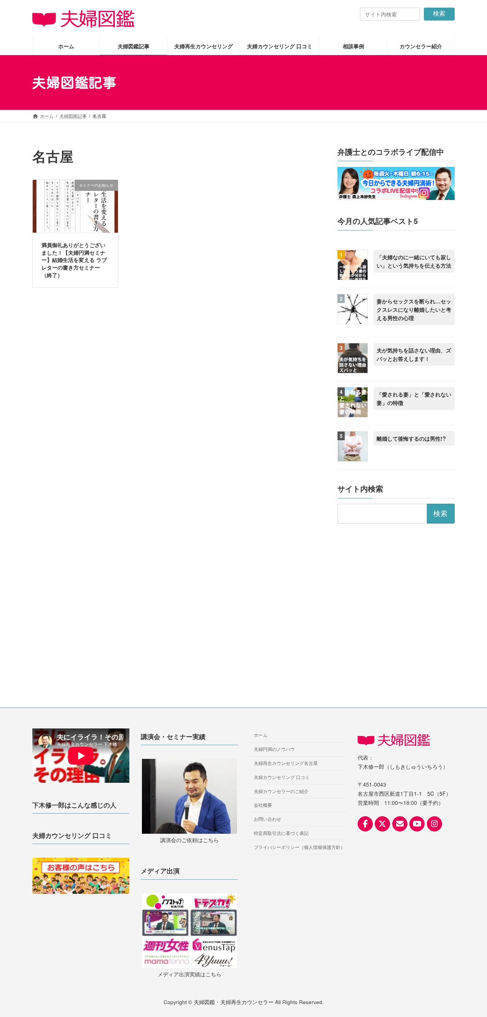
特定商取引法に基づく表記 (281, 833)
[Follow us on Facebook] (365, 823)
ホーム (260, 734)
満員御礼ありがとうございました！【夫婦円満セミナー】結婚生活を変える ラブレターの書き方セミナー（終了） (74, 259)
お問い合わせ (267, 819)
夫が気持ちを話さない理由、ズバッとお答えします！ (414, 354)
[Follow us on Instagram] (434, 823)
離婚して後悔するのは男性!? (411, 438)
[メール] (399, 823)
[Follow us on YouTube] (417, 823)
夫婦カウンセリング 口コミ (282, 777)
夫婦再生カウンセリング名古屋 (286, 763)
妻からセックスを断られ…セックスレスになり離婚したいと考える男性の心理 (414, 310)
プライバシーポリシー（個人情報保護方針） (299, 847)
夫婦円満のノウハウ (274, 749)
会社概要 (263, 804)
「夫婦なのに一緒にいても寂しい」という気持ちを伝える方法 (414, 262)
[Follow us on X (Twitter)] (382, 823)
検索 (439, 13)
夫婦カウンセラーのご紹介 (281, 790)
